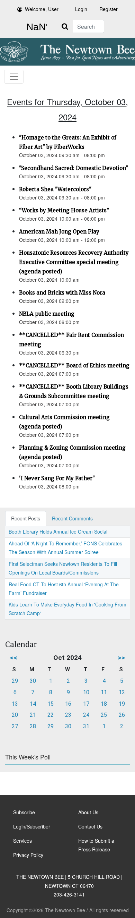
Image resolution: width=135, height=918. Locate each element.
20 (15, 715)
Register (108, 9)
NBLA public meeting (46, 314)
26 (122, 715)
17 (86, 703)
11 (104, 692)
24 (86, 715)
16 (68, 703)
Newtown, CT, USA (35, 27)
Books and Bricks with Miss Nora (62, 292)
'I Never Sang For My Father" (57, 478)
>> (121, 658)
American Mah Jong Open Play (59, 231)
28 (33, 726)
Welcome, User (41, 9)
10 (86, 692)
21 (33, 715)
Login (81, 9)
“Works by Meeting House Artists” (64, 210)
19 (122, 703)
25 (104, 715)
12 (122, 692)
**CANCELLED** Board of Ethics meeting (74, 365)
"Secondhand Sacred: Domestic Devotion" (73, 168)
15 (50, 703)
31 (86, 726)
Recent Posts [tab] (25, 518)
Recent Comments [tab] (72, 518)
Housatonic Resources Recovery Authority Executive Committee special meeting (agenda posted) (74, 262)
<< (13, 658)
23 (68, 715)
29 (15, 681)
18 (104, 703)
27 (15, 726)
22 (50, 715)
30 (33, 681)
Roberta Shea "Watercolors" (55, 189)
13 (15, 703)
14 (33, 703)
